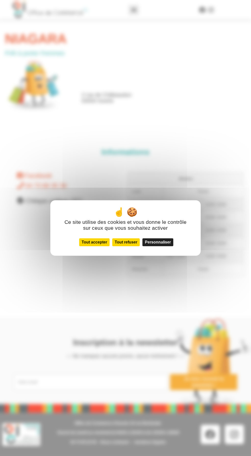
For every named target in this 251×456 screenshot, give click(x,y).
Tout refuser (126, 242)
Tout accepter (94, 242)
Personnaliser (158, 242)
